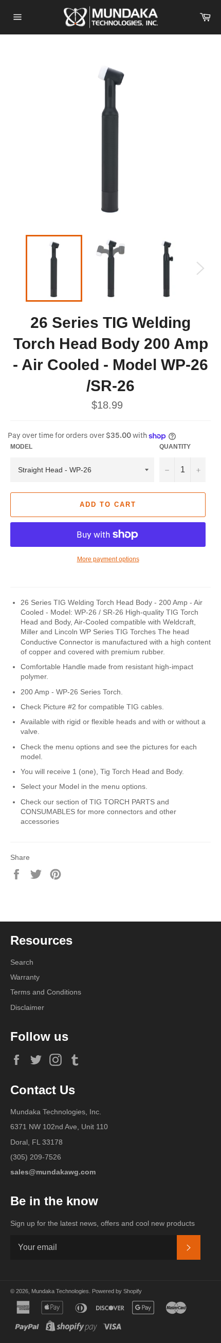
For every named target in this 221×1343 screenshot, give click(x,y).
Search (21, 962)
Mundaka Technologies (60, 1291)
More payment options (108, 559)
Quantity (175, 446)
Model (21, 446)
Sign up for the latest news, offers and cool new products (102, 1223)
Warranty (25, 977)
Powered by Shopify (117, 1291)
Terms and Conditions (45, 992)
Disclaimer (27, 1007)
